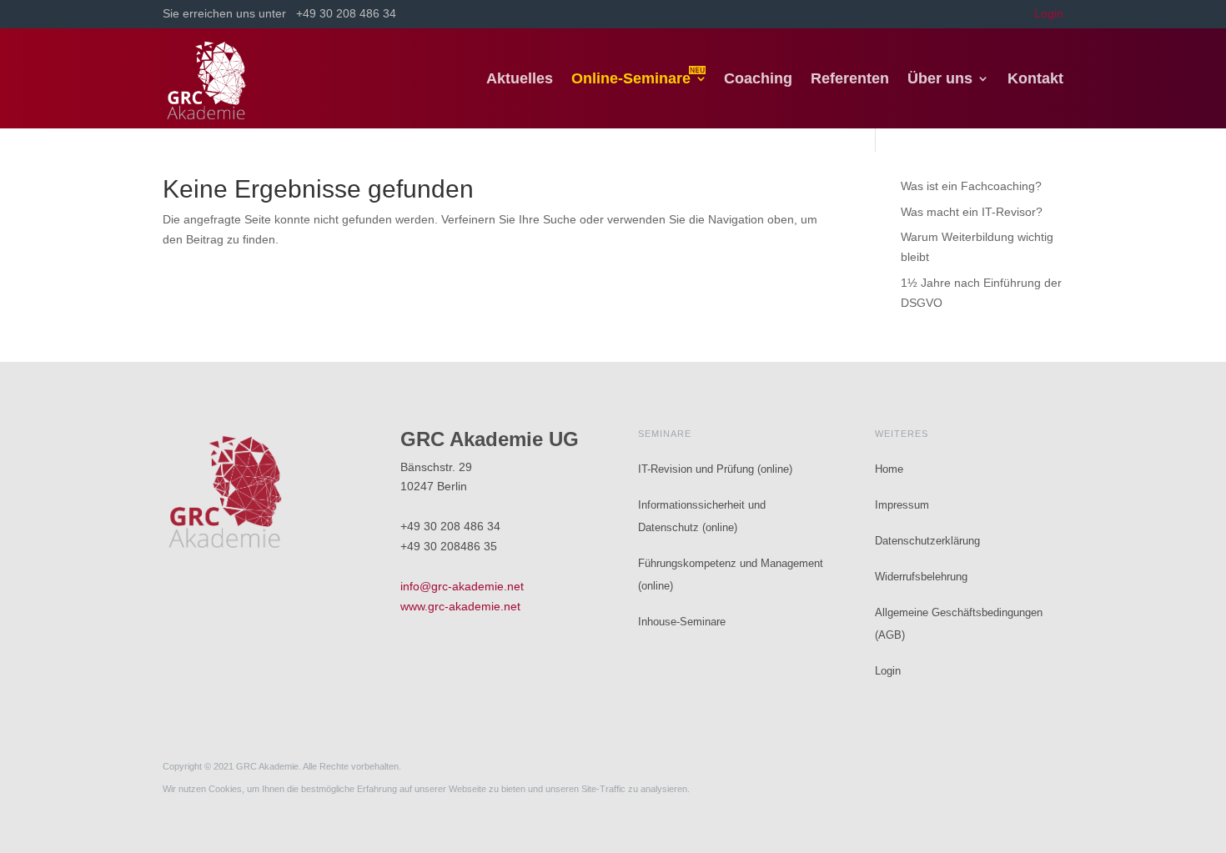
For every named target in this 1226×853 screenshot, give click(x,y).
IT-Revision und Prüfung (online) (715, 469)
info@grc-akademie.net (462, 586)
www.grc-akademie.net (460, 606)
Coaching (758, 80)
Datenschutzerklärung (927, 540)
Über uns (939, 80)
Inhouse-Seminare (682, 621)
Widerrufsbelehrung (921, 576)
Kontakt (1035, 80)
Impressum (902, 505)
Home (889, 469)
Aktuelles (519, 80)
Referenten (850, 80)
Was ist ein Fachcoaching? (971, 186)
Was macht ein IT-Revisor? (972, 211)
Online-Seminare (631, 80)
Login (1048, 13)
